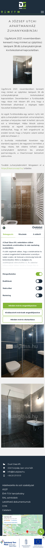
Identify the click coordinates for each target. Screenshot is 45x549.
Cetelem (6, 510)
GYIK (4, 506)
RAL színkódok (10, 497)
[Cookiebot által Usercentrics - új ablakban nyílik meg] (32, 227)
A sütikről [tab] (37, 234)
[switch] (39, 281)
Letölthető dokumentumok (16, 502)
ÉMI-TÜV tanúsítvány (13, 493)
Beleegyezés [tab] (8, 234)
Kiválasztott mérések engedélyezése (22, 312)
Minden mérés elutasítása (22, 319)
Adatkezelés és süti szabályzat (18, 485)
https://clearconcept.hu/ (12, 168)
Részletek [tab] (23, 234)
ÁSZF (5, 489)
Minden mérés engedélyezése (22, 305)
